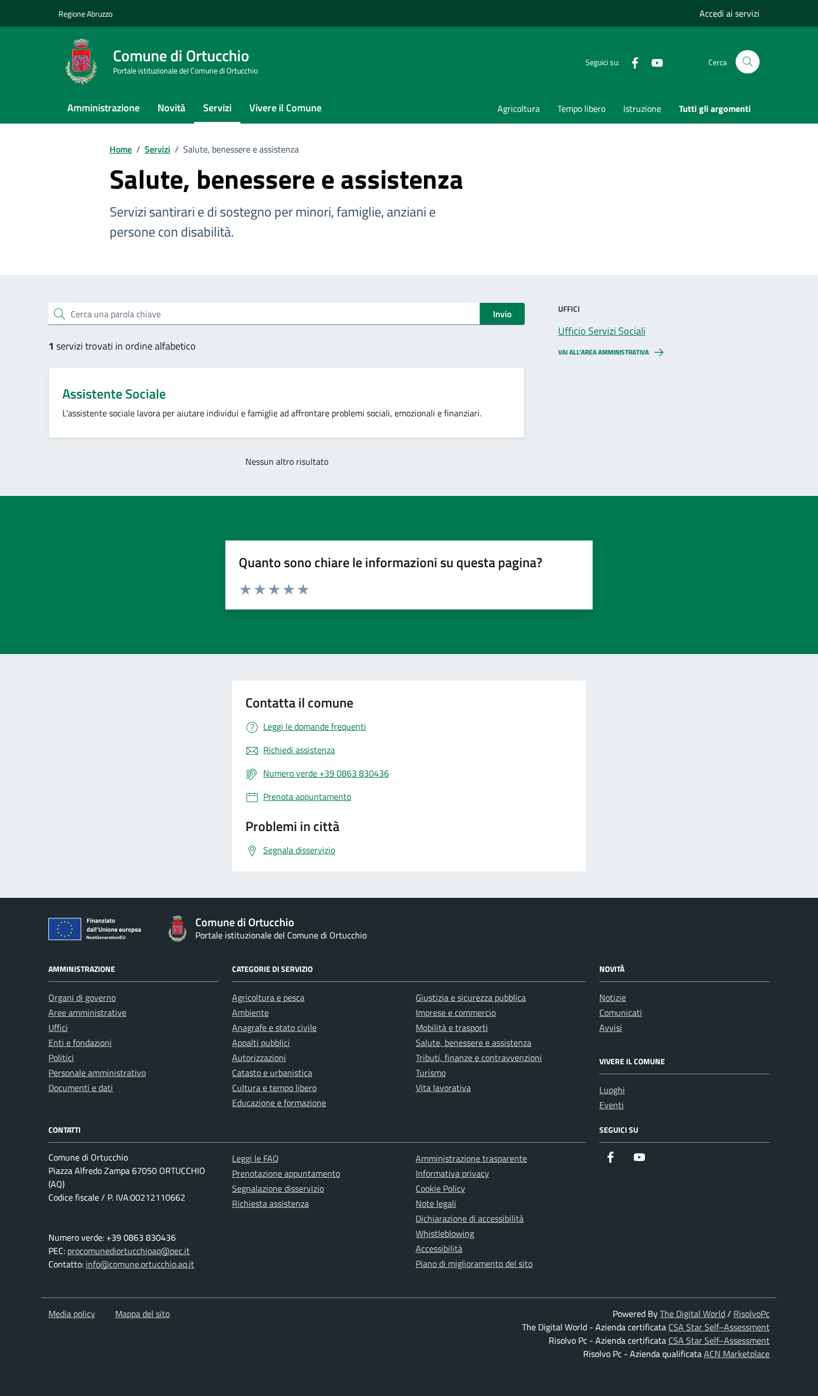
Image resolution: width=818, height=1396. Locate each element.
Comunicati (620, 1012)
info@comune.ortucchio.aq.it (140, 1264)
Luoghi (612, 1090)
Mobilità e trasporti (452, 1027)
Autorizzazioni (259, 1057)
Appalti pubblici (261, 1042)
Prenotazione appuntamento (286, 1173)
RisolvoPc (751, 1313)
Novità (171, 107)
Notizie (612, 997)
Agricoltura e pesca (268, 997)
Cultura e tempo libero (274, 1087)
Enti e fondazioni (80, 1042)
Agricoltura (518, 108)
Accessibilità (439, 1248)
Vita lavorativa (443, 1087)
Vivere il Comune (285, 107)
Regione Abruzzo (85, 13)
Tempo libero (581, 108)
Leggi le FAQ (255, 1158)
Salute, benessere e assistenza (473, 1042)
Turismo (431, 1072)
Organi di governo (82, 997)
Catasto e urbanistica (272, 1072)
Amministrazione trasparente (471, 1158)
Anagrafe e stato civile (274, 1027)
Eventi (611, 1105)
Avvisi (610, 1027)
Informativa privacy (452, 1173)
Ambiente (250, 1012)
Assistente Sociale (114, 394)
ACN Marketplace (737, 1353)
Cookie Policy (440, 1188)
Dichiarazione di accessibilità (470, 1218)
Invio (502, 314)
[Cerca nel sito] (748, 62)
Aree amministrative (87, 1012)
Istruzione (642, 108)
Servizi (217, 107)
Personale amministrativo (97, 1072)
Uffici (58, 1027)
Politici (61, 1057)
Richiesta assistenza (270, 1203)
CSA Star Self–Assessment (719, 1327)
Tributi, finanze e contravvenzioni (479, 1057)
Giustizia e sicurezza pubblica (471, 997)
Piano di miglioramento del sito (474, 1263)
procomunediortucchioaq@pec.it (128, 1250)
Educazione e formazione (279, 1102)
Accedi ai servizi (729, 13)
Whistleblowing (445, 1233)
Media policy (71, 1313)
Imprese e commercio (456, 1012)
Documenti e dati (80, 1087)
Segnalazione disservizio (278, 1188)
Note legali (436, 1203)
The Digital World (692, 1313)
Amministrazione (103, 107)
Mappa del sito (142, 1313)
